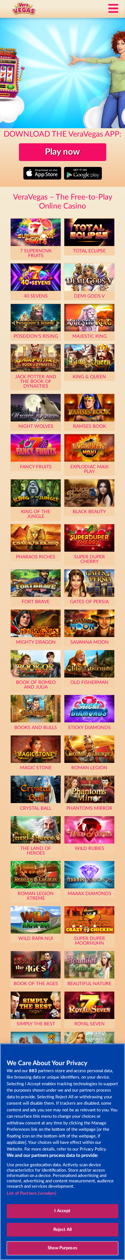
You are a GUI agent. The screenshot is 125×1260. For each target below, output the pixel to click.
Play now (62, 152)
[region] (62, 1151)
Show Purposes (62, 1248)
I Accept (62, 1211)
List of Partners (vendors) (31, 1193)
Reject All (62, 1230)
